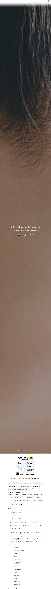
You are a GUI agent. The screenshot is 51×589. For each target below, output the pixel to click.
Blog (19, 450)
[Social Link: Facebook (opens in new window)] (48, 1)
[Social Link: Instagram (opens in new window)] (50, 1)
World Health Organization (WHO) (29, 488)
